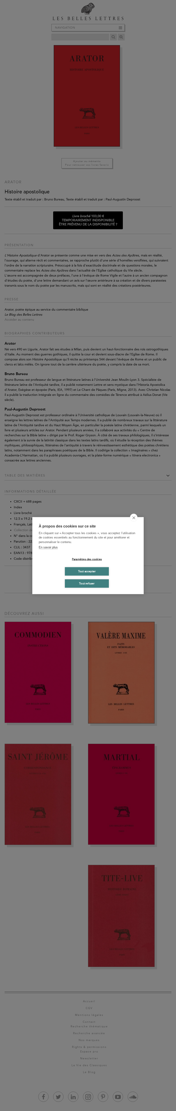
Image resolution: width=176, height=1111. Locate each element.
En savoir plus (48, 547)
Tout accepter (87, 571)
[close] (134, 517)
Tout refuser (86, 583)
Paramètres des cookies (87, 559)
